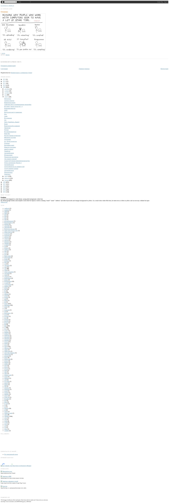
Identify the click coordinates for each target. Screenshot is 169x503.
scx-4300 (6, 381)
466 (5, 219)
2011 (4, 83)
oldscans (6, 348)
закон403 (7, 226)
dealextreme (7, 278)
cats (5, 268)
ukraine (6, 408)
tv (4, 405)
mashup (6, 332)
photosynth (7, 359)
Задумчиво (7, 139)
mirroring (6, 338)
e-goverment (7, 284)
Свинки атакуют (9, 100)
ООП (5, 110)
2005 (4, 188)
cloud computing (9, 272)
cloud (5, 270)
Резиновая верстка (9, 108)
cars (5, 267)
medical (6, 334)
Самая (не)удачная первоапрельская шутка (17, 161)
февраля (7, 178)
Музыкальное (8, 155)
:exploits (6, 210)
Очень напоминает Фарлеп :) (13, 163)
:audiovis (6, 208)
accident (6, 245)
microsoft (6, 337)
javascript (7, 310)
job (5, 311)
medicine (6, 335)
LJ (5, 327)
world (5, 422)
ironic (5, 307)
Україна (6, 243)
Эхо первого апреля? (10, 159)
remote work (7, 375)
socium (6, 392)
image (8, 55)
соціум (6, 240)
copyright (7, 273)
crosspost (6, 276)
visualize (6, 416)
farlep (5, 287)
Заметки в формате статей (10, 481)
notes (5, 346)
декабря (7, 89)
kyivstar (6, 316)
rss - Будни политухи (10, 141)
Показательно (8, 172)
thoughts (6, 399)
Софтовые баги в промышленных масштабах (17, 104)
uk (5, 407)
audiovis (6, 249)
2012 (4, 81)
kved (5, 314)
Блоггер (4, 486)
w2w (5, 418)
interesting (7, 305)
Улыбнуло (7, 151)
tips (5, 400)
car (5, 264)
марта (6, 176)
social (5, 391)
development (7, 281)
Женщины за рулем (10, 137)
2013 (4, 79)
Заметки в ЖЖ (6, 476)
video (5, 415)
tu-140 (6, 403)
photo (5, 357)
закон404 (7, 227)
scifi (5, 380)
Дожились (7, 174)
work (5, 421)
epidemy (6, 286)
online (6, 349)
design (6, 280)
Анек (5, 116)
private (6, 368)
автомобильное (8, 221)
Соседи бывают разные (11, 168)
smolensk (6, 389)
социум (6, 238)
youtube (6, 430)
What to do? (4, 202)
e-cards (6, 283)
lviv (5, 329)
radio (5, 373)
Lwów (6, 330)
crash (5, 275)
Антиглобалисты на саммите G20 (14, 166)
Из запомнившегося (10, 131)
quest (5, 370)
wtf (5, 426)
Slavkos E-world (7, 5)
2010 (4, 85)
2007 (4, 184)
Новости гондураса (10, 147)
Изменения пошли (9, 102)
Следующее (4, 69)
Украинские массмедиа (11, 157)
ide (5, 302)
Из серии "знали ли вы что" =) (13, 106)
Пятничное (7, 98)
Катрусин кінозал (9, 229)
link (5, 326)
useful (6, 411)
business (6, 261)
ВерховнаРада (8, 222)
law (5, 318)
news (5, 345)
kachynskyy (7, 313)
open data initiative (9, 353)
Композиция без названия (12, 126)
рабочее (6, 237)
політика (7, 235)
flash (5, 289)
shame (6, 384)
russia (5, 376)
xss (5, 427)
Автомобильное (9, 153)
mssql (5, 343)
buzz (5, 262)
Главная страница (84, 69)
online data (7, 351)
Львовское (7, 128)
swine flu (6, 397)
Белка (6, 124)
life (5, 324)
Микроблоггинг (7, 471)
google (6, 297)
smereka (6, 388)
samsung (6, 378)
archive (6, 248)
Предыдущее (164, 69)
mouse (6, 341)
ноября (6, 91)
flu (5, 291)
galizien (6, 294)
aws (5, 254)
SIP (5, 386)
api (5, 246)
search (6, 383)
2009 (4, 87)
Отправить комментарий (8, 66)
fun (5, 292)
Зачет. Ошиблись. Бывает (11, 122)
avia (5, 253)
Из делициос (8, 118)
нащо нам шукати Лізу (11, 230)
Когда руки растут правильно (13, 112)
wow (5, 424)
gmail (5, 295)
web (5, 419)
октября (7, 93)
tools (5, 402)
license (6, 322)
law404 (6, 321)
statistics (6, 394)
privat (5, 367)
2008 (4, 182)
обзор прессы (8, 232)
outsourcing (7, 354)
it (4, 308)
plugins (6, 362)
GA (5, 120)
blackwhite (7, 257)
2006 (4, 186)
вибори (6, 224)
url (5, 410)
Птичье (6, 130)
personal (6, 356)
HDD (5, 300)
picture (6, 361)
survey (6, 395)
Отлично (4, 12)
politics (6, 364)
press (5, 365)
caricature (7, 265)
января (6, 180)
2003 (4, 192)
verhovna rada (8, 413)
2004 (4, 190)
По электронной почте (11, 454)
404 (5, 216)
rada (5, 372)
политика (7, 234)
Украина (6, 241)
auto (5, 251)
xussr (5, 429)
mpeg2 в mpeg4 (8, 149)
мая (5, 95)
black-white (7, 256)
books (6, 259)
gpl (5, 299)
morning (6, 340)
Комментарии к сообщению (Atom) (21, 72)
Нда (5, 114)
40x (5, 218)
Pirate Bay (7, 133)
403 (5, 214)
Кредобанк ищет (9, 145)
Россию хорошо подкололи (12, 135)
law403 (6, 319)
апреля (6, 97)
